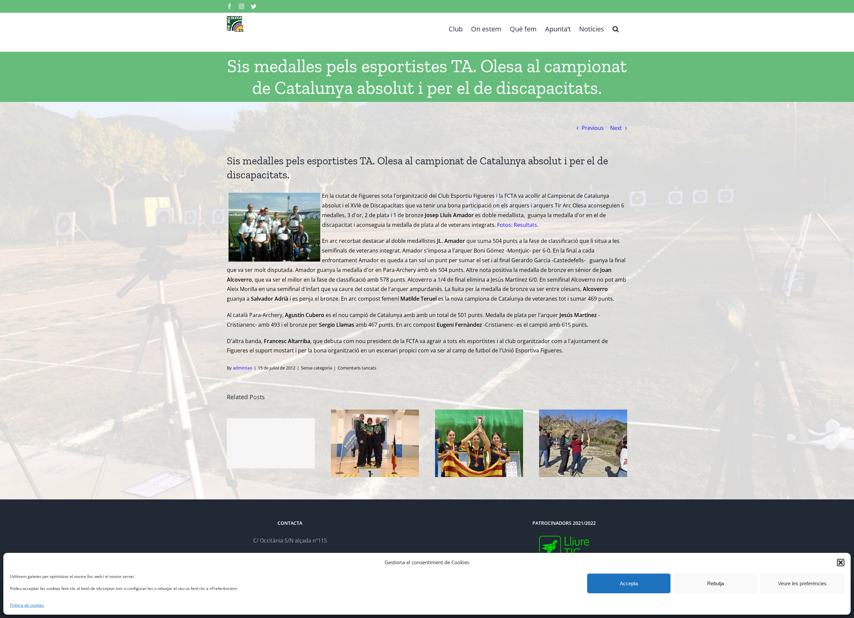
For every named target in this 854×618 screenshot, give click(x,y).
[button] (840, 562)
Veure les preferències (802, 583)
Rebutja (715, 583)
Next (616, 128)
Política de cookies (27, 605)
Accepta (629, 583)
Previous (593, 128)
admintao (242, 368)
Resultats (525, 224)
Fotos (504, 224)
